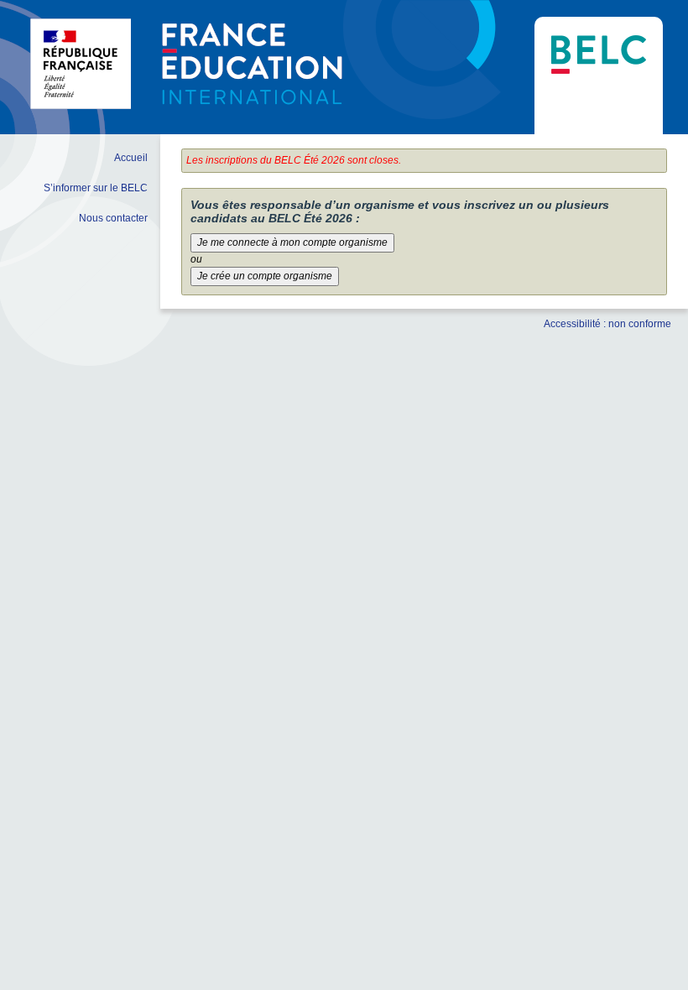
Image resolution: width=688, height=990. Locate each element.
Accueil (131, 158)
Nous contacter (113, 218)
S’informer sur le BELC (96, 188)
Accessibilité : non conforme (607, 324)
